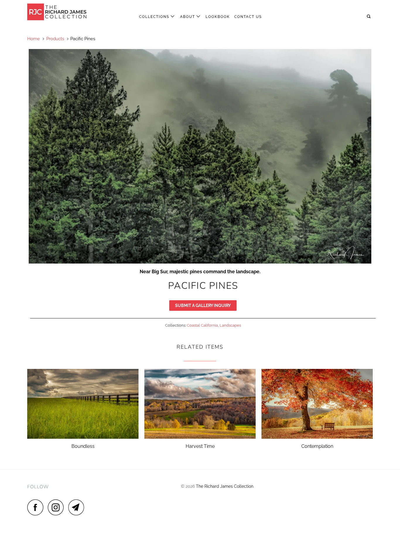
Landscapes (230, 325)
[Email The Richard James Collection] (78, 507)
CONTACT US (248, 17)
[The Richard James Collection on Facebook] (37, 507)
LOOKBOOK (218, 17)
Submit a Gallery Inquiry (203, 305)
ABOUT (188, 17)
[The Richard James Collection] (57, 11)
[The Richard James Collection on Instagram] (57, 507)
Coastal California (202, 325)
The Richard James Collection (224, 486)
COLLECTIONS (155, 17)
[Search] (369, 16)
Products (55, 38)
